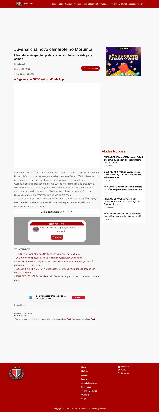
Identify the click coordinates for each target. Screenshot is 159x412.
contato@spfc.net (90, 4)
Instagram (125, 373)
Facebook (125, 367)
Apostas (69, 4)
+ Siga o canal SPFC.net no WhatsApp (39, 79)
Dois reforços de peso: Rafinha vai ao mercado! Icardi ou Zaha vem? (49, 257)
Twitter (123, 370)
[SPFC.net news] (57, 297)
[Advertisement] (79, 25)
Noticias (61, 4)
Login (140, 4)
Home (53, 4)
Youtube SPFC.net (119, 4)
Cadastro (132, 4)
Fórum (78, 4)
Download (57, 237)
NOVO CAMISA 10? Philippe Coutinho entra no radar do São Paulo (48, 254)
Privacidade (104, 4)
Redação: (22, 69)
